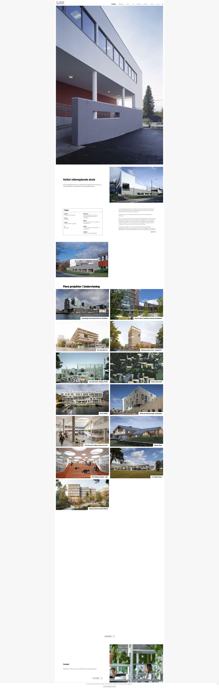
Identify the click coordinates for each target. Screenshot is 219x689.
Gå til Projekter (108, 636)
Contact (66, 664)
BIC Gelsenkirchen (102, 350)
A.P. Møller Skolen (157, 477)
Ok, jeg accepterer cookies (109, 686)
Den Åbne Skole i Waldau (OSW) (98, 382)
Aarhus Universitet (156, 382)
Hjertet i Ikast (158, 445)
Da (157, 4)
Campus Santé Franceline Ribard (98, 509)
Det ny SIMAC (104, 413)
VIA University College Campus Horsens (96, 445)
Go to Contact (96, 678)
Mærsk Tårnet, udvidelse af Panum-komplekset (148, 318)
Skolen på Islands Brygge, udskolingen (151, 413)
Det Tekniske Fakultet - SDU (100, 477)
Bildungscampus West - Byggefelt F (151, 350)
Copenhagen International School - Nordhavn (95, 318)
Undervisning (91, 286)
